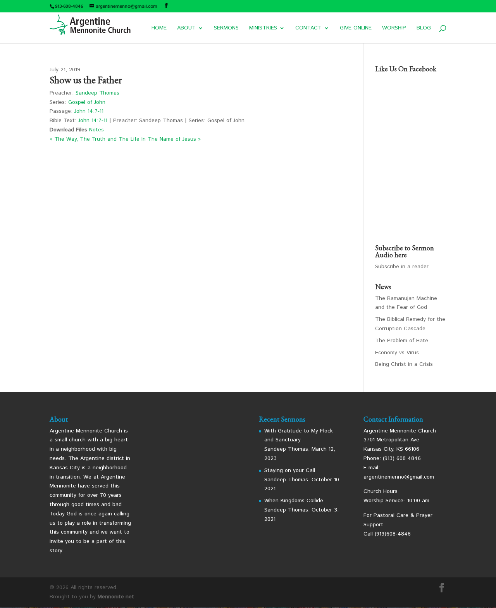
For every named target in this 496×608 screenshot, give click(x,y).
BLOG (424, 28)
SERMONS (226, 28)
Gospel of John (86, 102)
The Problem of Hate (401, 340)
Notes (96, 130)
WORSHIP (394, 28)
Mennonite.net (116, 597)
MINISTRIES (263, 28)
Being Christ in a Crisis (404, 364)
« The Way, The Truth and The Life (95, 139)
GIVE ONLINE (356, 28)
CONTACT (308, 28)
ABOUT (186, 28)
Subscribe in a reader (402, 266)
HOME (159, 28)
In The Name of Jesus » (171, 139)
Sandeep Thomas (97, 93)
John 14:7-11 (88, 111)
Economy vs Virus (397, 353)
